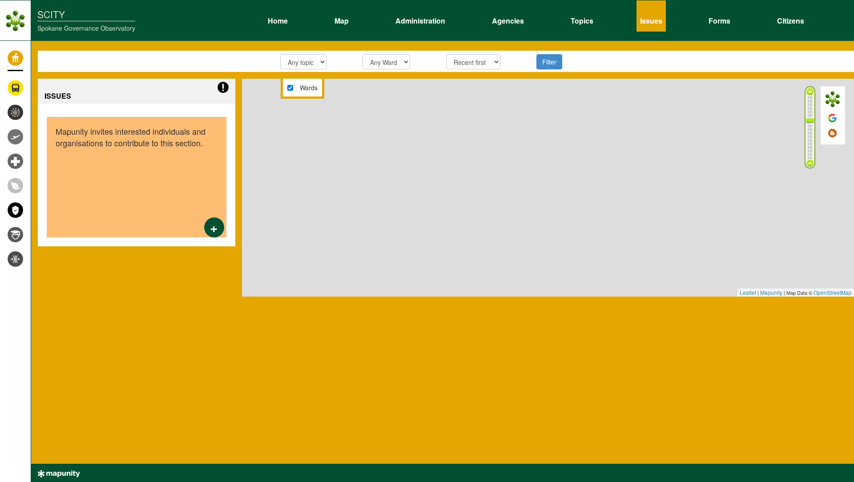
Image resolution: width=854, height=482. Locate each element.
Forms (719, 19)
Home (278, 19)
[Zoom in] (810, 91)
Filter (549, 61)
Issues (651, 19)
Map (341, 19)
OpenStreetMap (833, 292)
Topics (582, 19)
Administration (420, 19)
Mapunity (771, 292)
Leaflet (748, 292)
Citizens (790, 19)
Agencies (508, 19)
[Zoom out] (810, 163)
